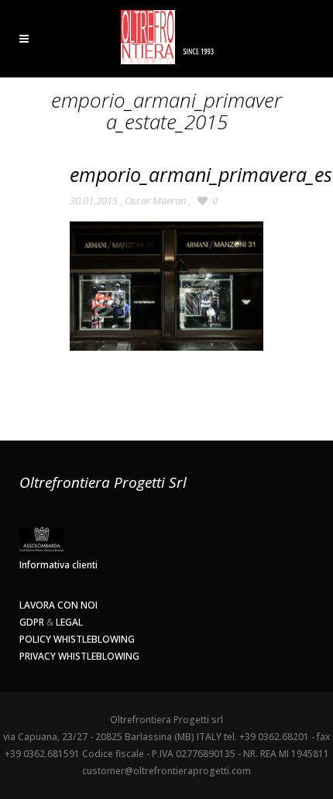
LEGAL (69, 622)
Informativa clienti (58, 564)
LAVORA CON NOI (58, 605)
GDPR (31, 622)
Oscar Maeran (155, 200)
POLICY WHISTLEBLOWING (77, 639)
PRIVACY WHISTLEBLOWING (79, 656)
